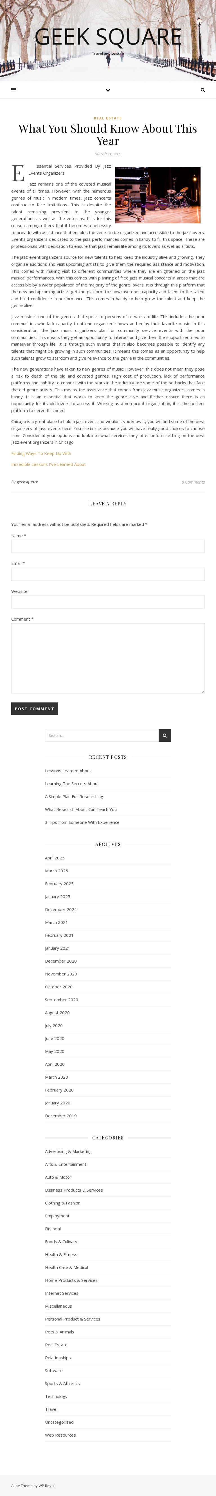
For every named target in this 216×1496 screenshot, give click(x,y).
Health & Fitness (61, 1254)
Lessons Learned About (68, 770)
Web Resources (60, 1435)
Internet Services (61, 1293)
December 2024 (61, 909)
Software (54, 1370)
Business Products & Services (74, 1190)
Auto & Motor (58, 1177)
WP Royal (47, 1485)
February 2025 (59, 883)
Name (18, 535)
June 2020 (54, 1038)
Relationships (58, 1357)
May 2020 (54, 1051)
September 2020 (61, 999)
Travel (51, 1409)
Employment (57, 1215)
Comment (22, 619)
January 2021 (57, 948)
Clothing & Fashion (62, 1203)
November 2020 (61, 974)
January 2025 (57, 896)
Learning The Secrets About (72, 783)
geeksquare (27, 481)
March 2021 (56, 922)
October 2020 (59, 986)
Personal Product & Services (72, 1319)
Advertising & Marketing (68, 1151)
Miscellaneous (58, 1306)
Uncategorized (59, 1422)
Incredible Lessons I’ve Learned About (48, 464)
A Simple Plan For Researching (74, 796)
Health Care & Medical (66, 1267)
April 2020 (55, 1064)
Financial (53, 1228)
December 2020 (61, 961)
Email (18, 563)
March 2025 (56, 870)
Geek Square (108, 36)
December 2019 (61, 1115)
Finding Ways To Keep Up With (41, 453)
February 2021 (59, 935)
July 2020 (54, 1025)
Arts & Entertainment (65, 1164)
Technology (56, 1396)
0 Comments (193, 482)
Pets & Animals (59, 1332)
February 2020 (59, 1090)
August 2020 (57, 1012)
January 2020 (57, 1103)
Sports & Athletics (62, 1383)
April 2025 (55, 858)
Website (19, 591)
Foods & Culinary (61, 1241)
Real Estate (108, 118)
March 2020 (56, 1077)
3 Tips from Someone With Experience (82, 822)
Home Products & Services (71, 1280)
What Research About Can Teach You (81, 809)
